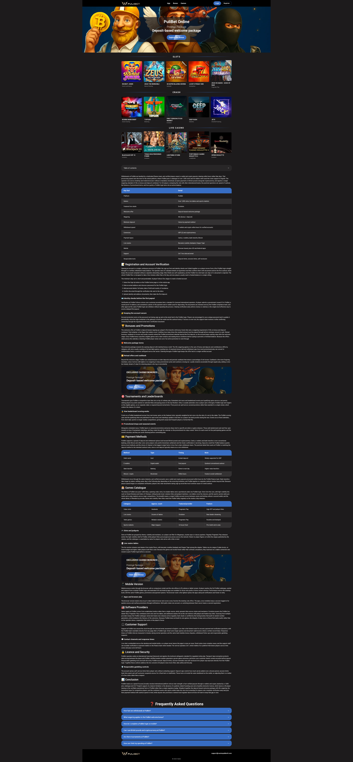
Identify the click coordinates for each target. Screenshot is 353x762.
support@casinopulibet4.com (221, 753)
